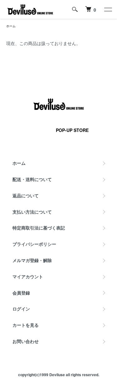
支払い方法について (32, 212)
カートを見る (25, 325)
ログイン (21, 309)
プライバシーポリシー (34, 244)
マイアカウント (27, 276)
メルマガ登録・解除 (32, 260)
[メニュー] (107, 9)
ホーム (11, 26)
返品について (25, 195)
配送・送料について (32, 179)
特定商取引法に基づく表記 (38, 228)
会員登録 (21, 293)
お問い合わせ (25, 341)
